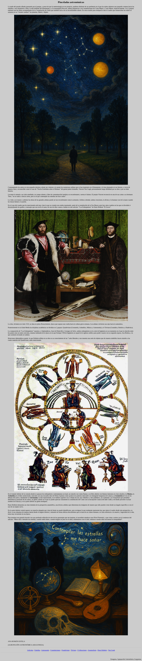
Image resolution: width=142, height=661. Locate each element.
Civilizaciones (82, 650)
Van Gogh (111, 650)
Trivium (73, 650)
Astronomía (45, 650)
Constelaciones (55, 650)
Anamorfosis (92, 650)
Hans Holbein (102, 650)
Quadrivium (65, 650)
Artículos (30, 650)
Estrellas (37, 650)
